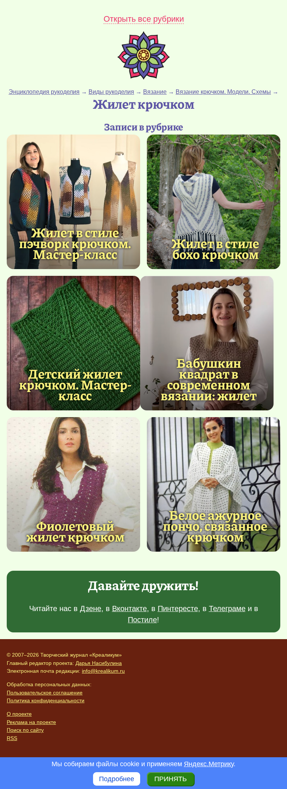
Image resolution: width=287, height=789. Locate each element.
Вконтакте (129, 608)
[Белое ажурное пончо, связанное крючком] (213, 484)
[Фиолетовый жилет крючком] (73, 484)
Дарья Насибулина (98, 663)
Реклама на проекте (31, 722)
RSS (12, 738)
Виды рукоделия (111, 92)
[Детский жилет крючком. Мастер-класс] (73, 343)
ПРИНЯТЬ (170, 779)
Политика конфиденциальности (45, 700)
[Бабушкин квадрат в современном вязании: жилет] (207, 343)
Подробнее (116, 779)
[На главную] (143, 77)
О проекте (19, 714)
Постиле (142, 620)
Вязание (155, 92)
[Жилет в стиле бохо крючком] (213, 202)
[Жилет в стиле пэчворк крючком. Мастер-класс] (73, 202)
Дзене (90, 608)
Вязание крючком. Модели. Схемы (223, 92)
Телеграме (227, 608)
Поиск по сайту (25, 730)
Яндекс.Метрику (209, 764)
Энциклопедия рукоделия (44, 92)
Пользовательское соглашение (45, 693)
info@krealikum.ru (103, 671)
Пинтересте (178, 608)
